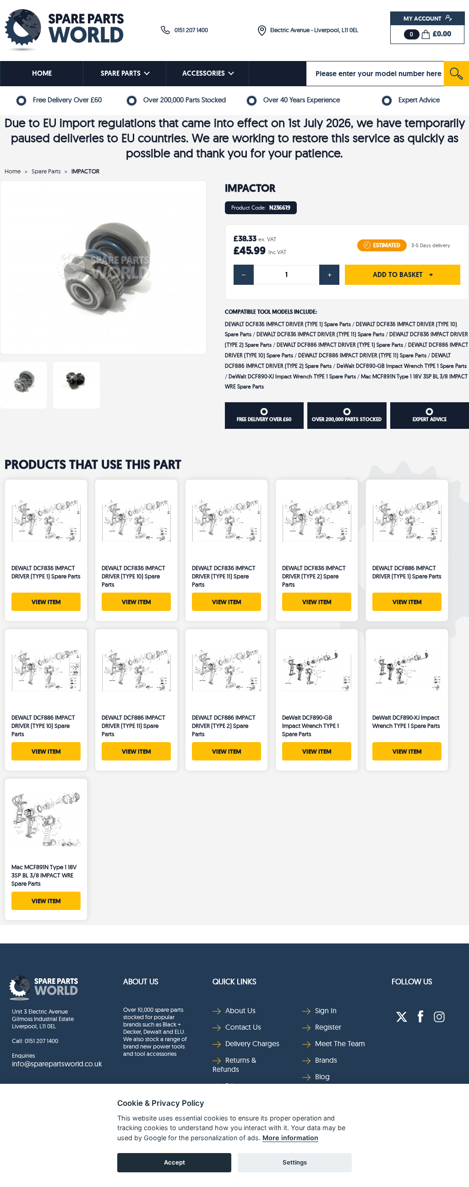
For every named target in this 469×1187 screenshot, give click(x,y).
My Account (423, 18)
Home (13, 171)
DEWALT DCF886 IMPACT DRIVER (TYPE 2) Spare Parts (224, 726)
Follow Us (412, 981)
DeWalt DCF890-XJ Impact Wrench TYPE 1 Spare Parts (292, 376)
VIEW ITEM (46, 602)
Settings (295, 1162)
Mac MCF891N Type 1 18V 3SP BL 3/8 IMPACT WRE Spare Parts (43, 875)
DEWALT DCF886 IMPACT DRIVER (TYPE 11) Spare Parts (362, 355)
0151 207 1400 (189, 29)
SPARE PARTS (121, 73)
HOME (42, 73)
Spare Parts (46, 171)
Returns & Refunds (234, 1064)
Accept (174, 1162)
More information (290, 1138)
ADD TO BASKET (403, 274)
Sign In (326, 1010)
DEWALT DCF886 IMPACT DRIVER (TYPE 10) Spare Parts (43, 726)
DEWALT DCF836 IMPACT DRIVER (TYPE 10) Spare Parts (133, 576)
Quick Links (234, 981)
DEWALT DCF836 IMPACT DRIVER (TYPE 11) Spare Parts (320, 334)
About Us (140, 981)
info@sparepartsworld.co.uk (57, 1063)
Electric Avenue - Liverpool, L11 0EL (312, 29)
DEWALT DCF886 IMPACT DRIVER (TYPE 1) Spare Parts (340, 344)
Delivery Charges (252, 1043)
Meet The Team (340, 1043)
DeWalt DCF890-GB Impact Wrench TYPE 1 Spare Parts (402, 365)
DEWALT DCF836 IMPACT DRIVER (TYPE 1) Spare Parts (288, 324)
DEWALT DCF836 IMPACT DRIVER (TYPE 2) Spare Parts (314, 576)
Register (328, 1027)
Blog (322, 1076)
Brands (326, 1060)
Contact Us (243, 1027)
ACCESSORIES (203, 73)
